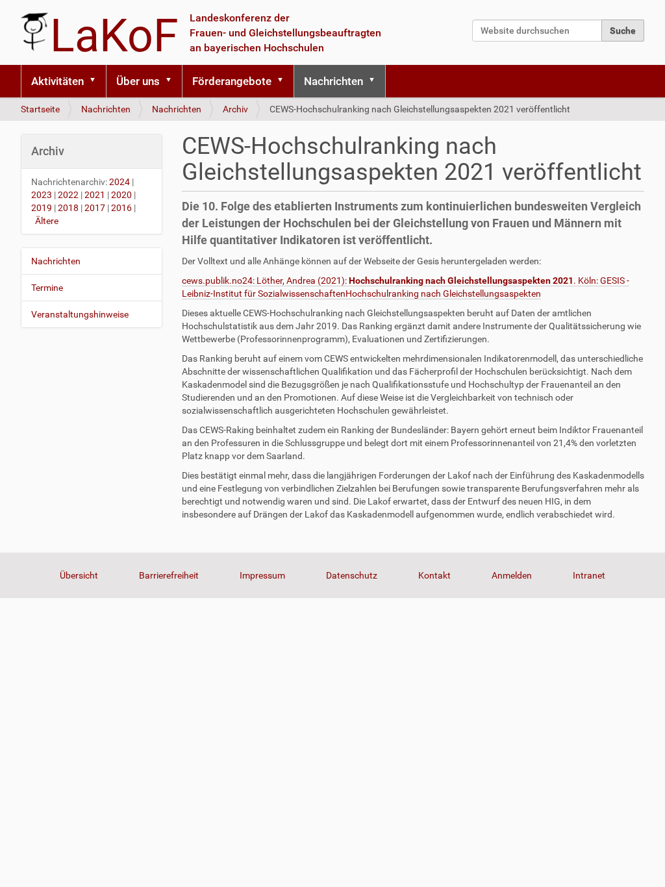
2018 (68, 208)
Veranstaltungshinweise (80, 314)
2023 (41, 195)
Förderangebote (231, 81)
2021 (94, 195)
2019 (41, 208)
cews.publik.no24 (217, 280)
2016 (121, 208)
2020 (121, 195)
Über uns (138, 81)
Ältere (46, 221)
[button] (97, 81)
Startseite (40, 109)
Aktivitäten (57, 81)
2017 (94, 208)
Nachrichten (333, 81)
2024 (119, 182)
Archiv (235, 109)
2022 (68, 195)
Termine (47, 287)
